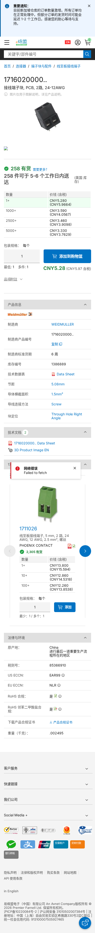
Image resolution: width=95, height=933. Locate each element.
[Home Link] (26, 42)
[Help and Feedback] (85, 923)
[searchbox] (43, 54)
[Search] (87, 54)
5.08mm (58, 384)
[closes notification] (89, 6)
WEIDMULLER (62, 324)
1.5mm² (57, 394)
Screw (56, 404)
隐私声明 (10, 872)
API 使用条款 (13, 878)
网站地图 (70, 872)
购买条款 (53, 872)
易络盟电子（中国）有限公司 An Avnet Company (39, 904)
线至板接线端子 (69, 66)
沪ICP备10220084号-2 (20, 911)
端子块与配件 (41, 66)
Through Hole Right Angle (66, 416)
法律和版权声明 (32, 872)
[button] (7, 42)
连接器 (21, 66)
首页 (7, 66)
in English (11, 891)
